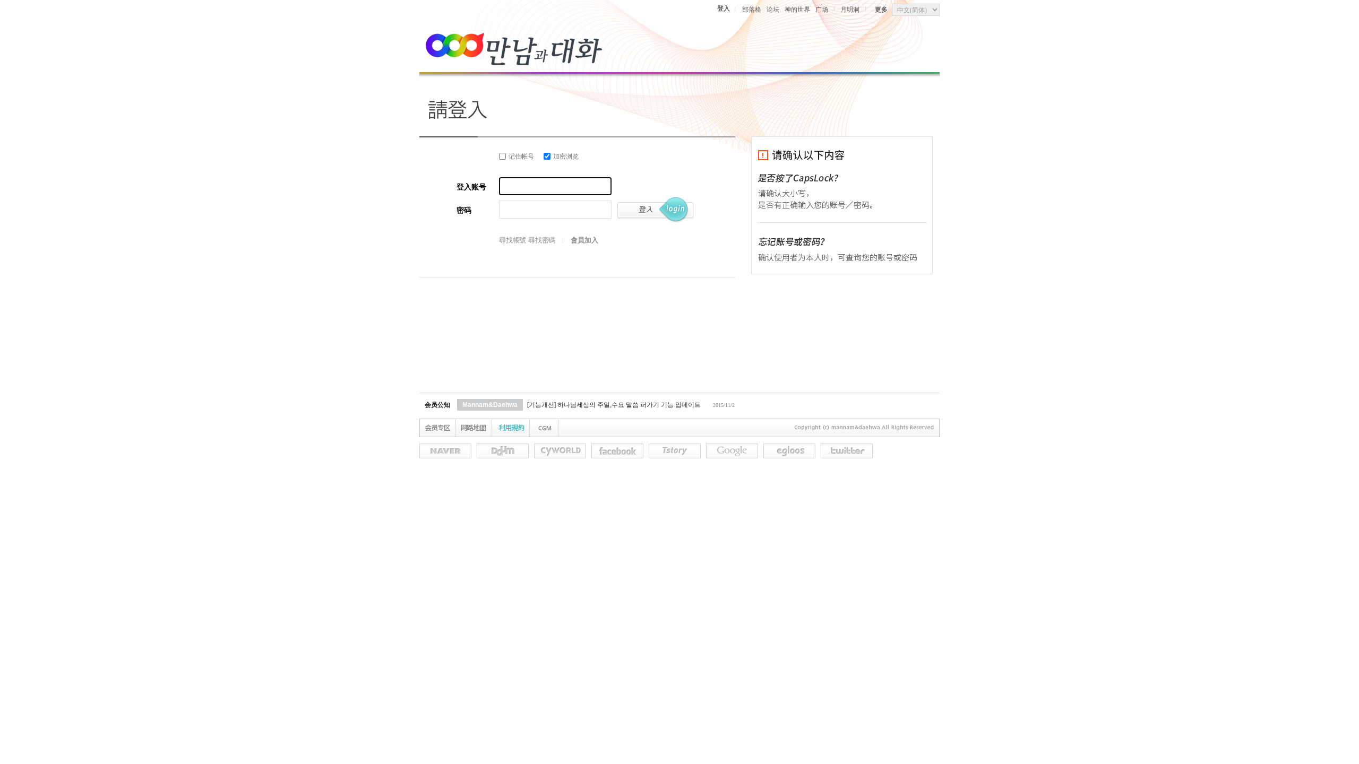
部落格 (751, 9)
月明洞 (849, 9)
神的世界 (797, 9)
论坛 (773, 9)
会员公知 (437, 405)
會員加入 (584, 240)
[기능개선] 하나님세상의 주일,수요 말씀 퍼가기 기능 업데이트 (614, 405)
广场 (821, 9)
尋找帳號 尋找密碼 (527, 240)
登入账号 (471, 187)
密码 (464, 210)
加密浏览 (566, 156)
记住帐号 (521, 156)
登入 (723, 8)
